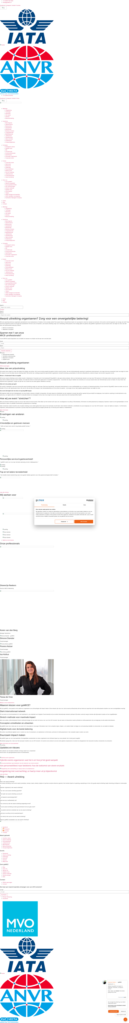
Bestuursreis (8, 126)
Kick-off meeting (9, 172)
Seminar (7, 116)
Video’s (7, 193)
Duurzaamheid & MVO (10, 184)
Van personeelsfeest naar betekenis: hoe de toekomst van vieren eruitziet (32, 765)
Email (1, 341)
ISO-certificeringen (10, 186)
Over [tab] (85, 504)
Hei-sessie (8, 115)
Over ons (5, 180)
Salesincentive (9, 124)
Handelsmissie (9, 137)
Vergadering (8, 110)
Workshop (7, 113)
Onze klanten (8, 191)
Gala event (8, 164)
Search (1, 305)
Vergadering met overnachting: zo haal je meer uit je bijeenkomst (28, 771)
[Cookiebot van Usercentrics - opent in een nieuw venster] (87, 501)
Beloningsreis (8, 122)
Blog (4, 202)
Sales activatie (9, 139)
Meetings (5, 108)
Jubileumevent (9, 173)
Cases (4, 200)
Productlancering (9, 175)
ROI (6, 150)
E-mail (1, 889)
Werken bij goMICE (10, 183)
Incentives (5, 121)
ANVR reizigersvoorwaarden (12, 194)
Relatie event (8, 170)
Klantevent (8, 165)
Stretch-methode (9, 188)
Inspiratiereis (8, 127)
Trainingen (8, 111)
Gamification (8, 154)
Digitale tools (8, 148)
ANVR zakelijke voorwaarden (12, 196)
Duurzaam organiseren (11, 156)
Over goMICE (8, 181)
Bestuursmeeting (9, 118)
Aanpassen (63, 521)
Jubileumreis (8, 135)
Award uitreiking (9, 177)
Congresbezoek (9, 132)
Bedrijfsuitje (8, 129)
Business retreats (9, 131)
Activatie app (8, 151)
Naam (1, 345)
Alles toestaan (83, 521)
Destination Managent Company (13, 197)
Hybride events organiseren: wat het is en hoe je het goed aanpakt (29, 760)
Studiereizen (8, 140)
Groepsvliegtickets (10, 142)
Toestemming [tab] (44, 504)
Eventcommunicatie (10, 153)
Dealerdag (8, 167)
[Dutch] (3, 8)
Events (4, 161)
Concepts (5, 145)
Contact (5, 204)
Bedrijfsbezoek (9, 134)
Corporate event (9, 158)
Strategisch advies (10, 146)
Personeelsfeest (9, 169)
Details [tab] (64, 504)
